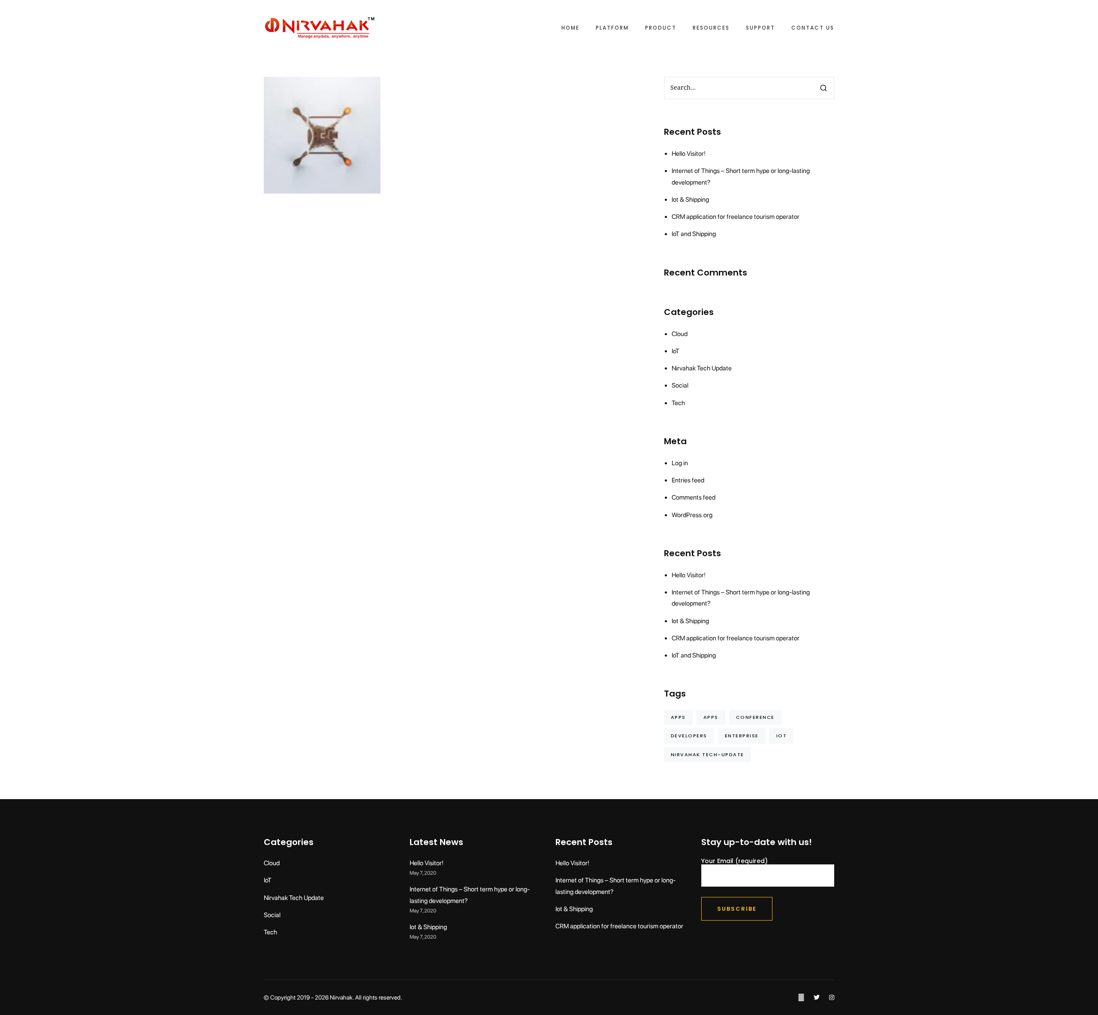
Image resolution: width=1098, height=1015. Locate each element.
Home (570, 27)
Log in (680, 463)
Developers (689, 735)
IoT (322, 123)
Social (313, 162)
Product (660, 27)
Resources (711, 27)
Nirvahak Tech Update (320, 148)
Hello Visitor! (689, 154)
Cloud (314, 135)
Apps (678, 717)
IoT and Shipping (694, 234)
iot (781, 735)
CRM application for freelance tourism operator (735, 217)
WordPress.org (692, 515)
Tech (332, 162)
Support (760, 27)
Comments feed (693, 497)
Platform (612, 27)
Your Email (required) (734, 861)
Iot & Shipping (690, 199)
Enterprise (742, 735)
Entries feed (688, 480)
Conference (755, 717)
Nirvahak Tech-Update (707, 754)
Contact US (812, 27)
